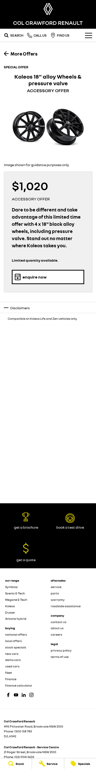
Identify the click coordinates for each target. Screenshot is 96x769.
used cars (12, 666)
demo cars (13, 660)
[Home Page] (48, 9)
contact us (58, 622)
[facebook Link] (8, 695)
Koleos (10, 606)
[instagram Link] (31, 695)
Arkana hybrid (15, 619)
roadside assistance (66, 606)
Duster (10, 612)
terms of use (60, 657)
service (56, 587)
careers (56, 634)
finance (10, 679)
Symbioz (11, 587)
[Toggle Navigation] (88, 35)
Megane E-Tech (16, 600)
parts (55, 593)
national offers (16, 634)
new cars (11, 654)
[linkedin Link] (23, 695)
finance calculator (18, 685)
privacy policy (61, 650)
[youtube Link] (16, 695)
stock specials (15, 647)
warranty (58, 600)
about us (57, 628)
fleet (8, 673)
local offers (13, 641)
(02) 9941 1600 (24, 757)
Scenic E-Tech (15, 593)
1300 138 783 (23, 731)
